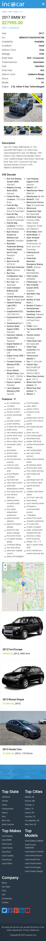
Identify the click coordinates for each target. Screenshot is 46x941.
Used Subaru (7, 836)
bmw (16, 11)
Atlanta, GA (29, 797)
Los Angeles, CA (32, 820)
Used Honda (7, 848)
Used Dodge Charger (34, 871)
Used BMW (7, 840)
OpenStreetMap (38, 610)
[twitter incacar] (4, 912)
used (4, 11)
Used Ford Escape (33, 867)
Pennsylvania (7, 809)
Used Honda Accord (33, 855)
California (6, 797)
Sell (3, 894)
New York (6, 820)
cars (10, 11)
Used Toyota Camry (33, 863)
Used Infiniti (7, 863)
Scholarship (7, 898)
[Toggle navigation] (43, 4)
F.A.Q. (4, 891)
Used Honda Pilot (32, 859)
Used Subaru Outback (34, 841)
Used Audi (6, 852)
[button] (23, 583)
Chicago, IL (29, 805)
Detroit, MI (29, 812)
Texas (4, 805)
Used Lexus (7, 844)
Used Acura (7, 859)
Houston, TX (30, 816)
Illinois (5, 812)
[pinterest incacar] (16, 912)
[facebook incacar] (10, 912)
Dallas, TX (29, 809)
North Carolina (8, 824)
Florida (5, 801)
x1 (21, 11)
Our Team (6, 887)
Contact (5, 902)
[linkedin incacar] (21, 912)
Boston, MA (30, 801)
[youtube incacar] (27, 912)
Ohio (4, 816)
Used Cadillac (8, 855)
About (4, 883)
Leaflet (28, 610)
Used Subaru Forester (34, 851)
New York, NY (30, 824)
